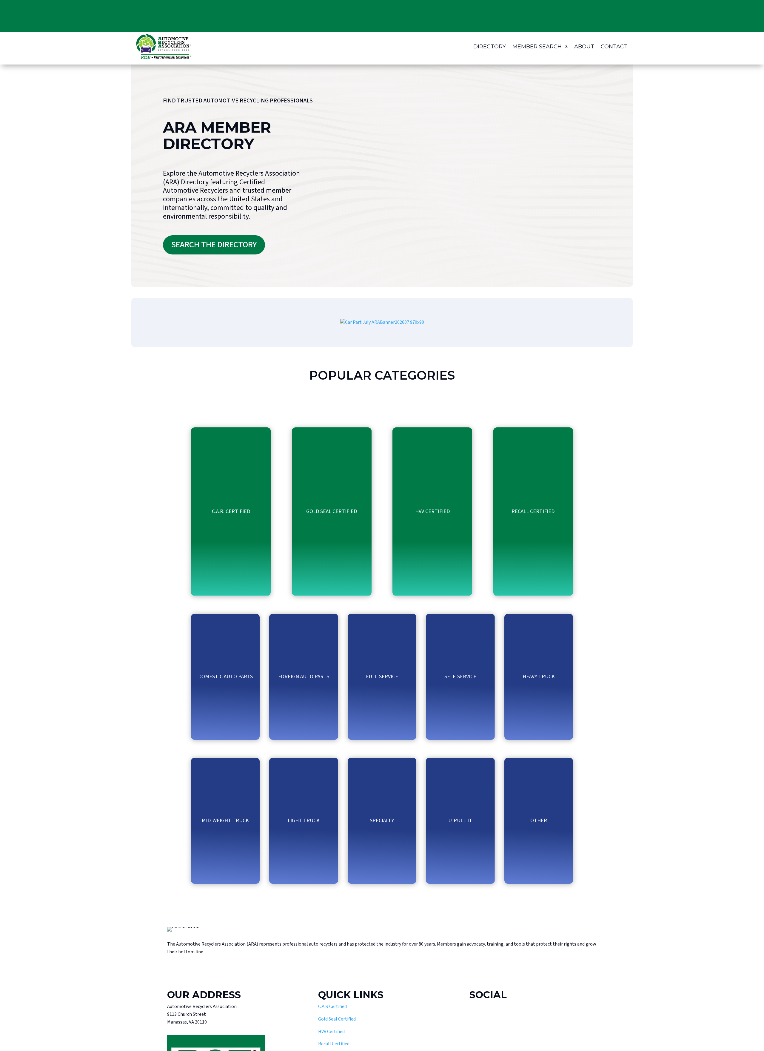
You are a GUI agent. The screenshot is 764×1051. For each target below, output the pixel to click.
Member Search (537, 46)
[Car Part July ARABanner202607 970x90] (382, 322)
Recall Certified (333, 1044)
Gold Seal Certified (337, 1019)
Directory (489, 46)
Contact (614, 46)
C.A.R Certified (332, 1006)
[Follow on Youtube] (487, 1016)
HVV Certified (331, 1031)
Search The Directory (214, 245)
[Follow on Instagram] (499, 1016)
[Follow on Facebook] (474, 1016)
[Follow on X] (524, 1016)
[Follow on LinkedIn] (512, 1016)
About (584, 46)
